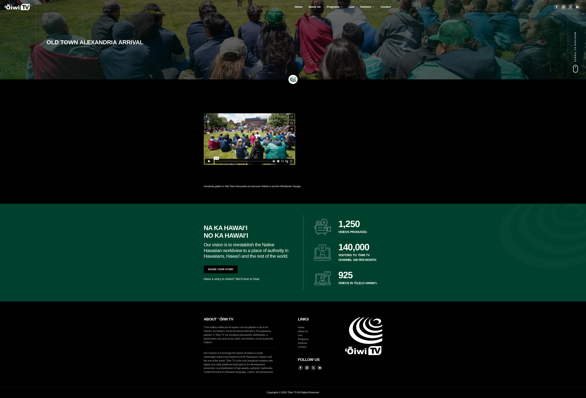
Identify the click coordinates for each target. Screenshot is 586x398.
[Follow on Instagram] (563, 7)
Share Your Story (220, 269)
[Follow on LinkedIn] (577, 7)
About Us (314, 6)
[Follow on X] (570, 7)
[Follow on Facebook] (556, 7)
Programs (333, 6)
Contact (386, 6)
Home (298, 6)
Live (351, 6)
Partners (365, 6)
